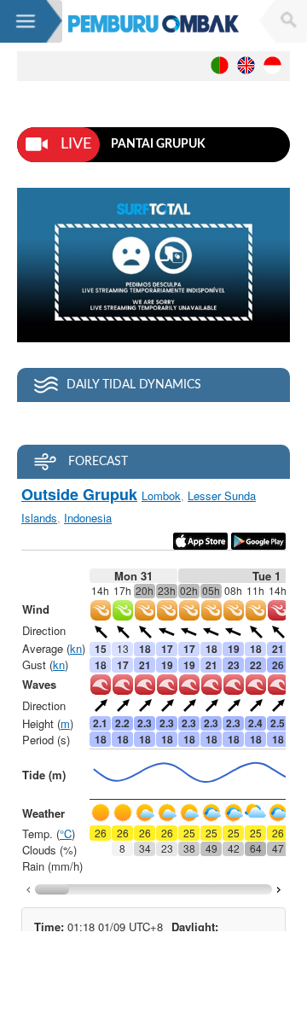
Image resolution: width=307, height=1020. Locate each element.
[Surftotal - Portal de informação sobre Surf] (153, 24)
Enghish (246, 65)
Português (220, 65)
